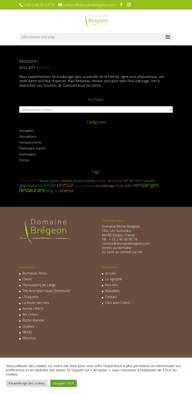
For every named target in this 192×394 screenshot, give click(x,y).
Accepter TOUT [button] (63, 383)
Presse (44, 67)
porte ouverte (84, 186)
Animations (27, 136)
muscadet (123, 185)
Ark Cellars (30, 314)
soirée (54, 181)
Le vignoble (113, 279)
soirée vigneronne (109, 181)
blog (49, 190)
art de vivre (133, 180)
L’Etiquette (30, 297)
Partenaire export (32, 148)
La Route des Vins (35, 302)
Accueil (110, 273)
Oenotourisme (30, 142)
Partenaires (27, 154)
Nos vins (111, 285)
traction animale (84, 181)
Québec (28, 326)
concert (149, 181)
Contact (111, 297)
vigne (78, 190)
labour (44, 181)
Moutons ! (29, 61)
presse (65, 185)
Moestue (29, 338)
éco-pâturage (104, 186)
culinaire (66, 181)
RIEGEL (27, 332)
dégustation (29, 185)
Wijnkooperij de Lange (39, 285)
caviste (48, 185)
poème (67, 190)
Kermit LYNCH (32, 308)
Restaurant (32, 190)
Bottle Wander (33, 320)
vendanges (146, 185)
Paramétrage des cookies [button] (27, 383)
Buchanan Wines (34, 273)
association (28, 180)
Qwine (27, 279)
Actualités (26, 130)
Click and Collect (117, 302)
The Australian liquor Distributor (46, 290)
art (56, 190)
